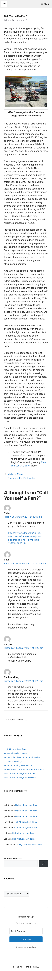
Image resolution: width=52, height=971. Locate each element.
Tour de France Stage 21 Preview (19, 773)
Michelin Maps (15, 474)
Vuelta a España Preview (15, 753)
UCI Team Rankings (13, 761)
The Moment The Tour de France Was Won (24, 769)
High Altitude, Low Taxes (15, 749)
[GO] (43, 863)
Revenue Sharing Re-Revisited (18, 765)
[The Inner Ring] (4, 4)
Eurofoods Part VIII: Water (21, 478)
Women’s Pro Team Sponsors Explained (22, 757)
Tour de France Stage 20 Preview (20, 777)
